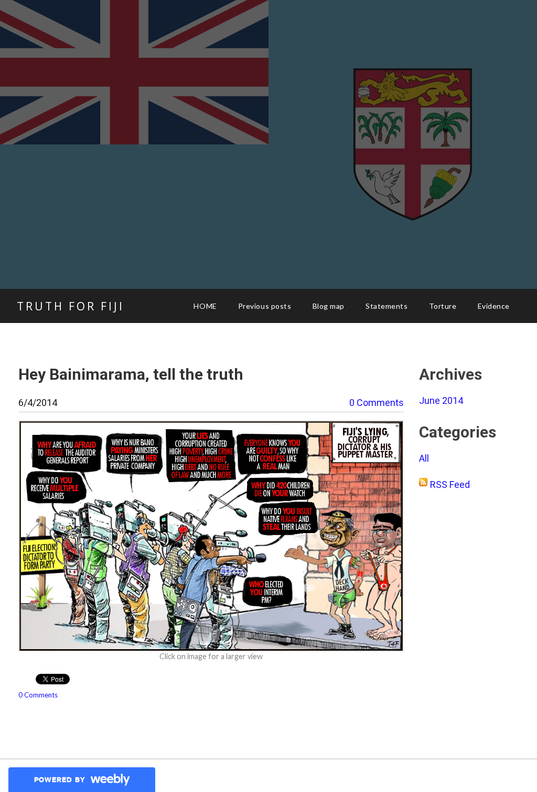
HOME (205, 305)
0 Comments (376, 402)
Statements (387, 305)
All (424, 458)
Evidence (494, 305)
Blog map (329, 305)
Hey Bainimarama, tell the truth (130, 374)
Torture (443, 305)
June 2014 (441, 400)
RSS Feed (450, 484)
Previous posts (265, 305)
